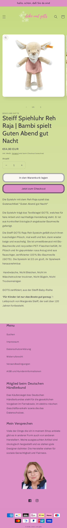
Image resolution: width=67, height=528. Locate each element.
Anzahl (5, 159)
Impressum (13, 342)
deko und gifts (36, 527)
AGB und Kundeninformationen (24, 371)
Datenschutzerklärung (19, 349)
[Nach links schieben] (26, 107)
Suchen (11, 334)
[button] (4, 16)
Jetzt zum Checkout (34, 188)
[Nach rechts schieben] (40, 107)
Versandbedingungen (18, 364)
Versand (15, 153)
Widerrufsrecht (15, 356)
